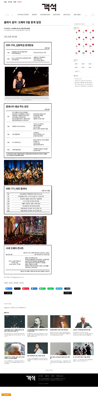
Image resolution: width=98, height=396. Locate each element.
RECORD (77, 15)
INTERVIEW (45, 15)
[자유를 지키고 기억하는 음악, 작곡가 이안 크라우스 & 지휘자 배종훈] (14, 348)
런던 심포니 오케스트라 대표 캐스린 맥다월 (60, 357)
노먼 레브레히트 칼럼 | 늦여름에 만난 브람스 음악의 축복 (37, 330)
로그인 (18, 308)
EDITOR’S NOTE (78, 79)
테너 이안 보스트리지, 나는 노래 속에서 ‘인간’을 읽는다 (86, 84)
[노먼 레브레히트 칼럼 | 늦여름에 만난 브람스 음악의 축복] (37, 321)
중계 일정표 (16, 282)
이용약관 (47, 376)
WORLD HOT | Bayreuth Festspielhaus (83, 80)
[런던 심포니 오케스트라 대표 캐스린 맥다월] (60, 348)
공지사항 (10, 2)
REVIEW (56, 15)
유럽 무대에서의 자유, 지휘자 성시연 (36, 355)
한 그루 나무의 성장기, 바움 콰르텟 (81, 357)
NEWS (34, 15)
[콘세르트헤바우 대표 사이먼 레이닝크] (60, 321)
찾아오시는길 (60, 376)
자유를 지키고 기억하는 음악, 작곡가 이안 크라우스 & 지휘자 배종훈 (14, 357)
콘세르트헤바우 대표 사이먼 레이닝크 (59, 329)
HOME (5, 2)
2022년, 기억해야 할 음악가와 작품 (81, 329)
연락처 (52, 376)
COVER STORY (23, 15)
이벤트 (14, 2)
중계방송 (6, 282)
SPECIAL (66, 15)
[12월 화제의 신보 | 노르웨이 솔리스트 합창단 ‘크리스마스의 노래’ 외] (14, 321)
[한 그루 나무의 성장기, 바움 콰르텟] (83, 348)
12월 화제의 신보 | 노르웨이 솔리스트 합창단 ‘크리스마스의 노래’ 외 (14, 330)
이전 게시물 (9, 293)
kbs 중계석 (21, 282)
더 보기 (77, 71)
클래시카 (10, 282)
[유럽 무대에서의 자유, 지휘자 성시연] (37, 348)
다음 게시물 (67, 293)
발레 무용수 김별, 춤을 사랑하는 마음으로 (83, 82)
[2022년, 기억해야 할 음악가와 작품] (83, 321)
